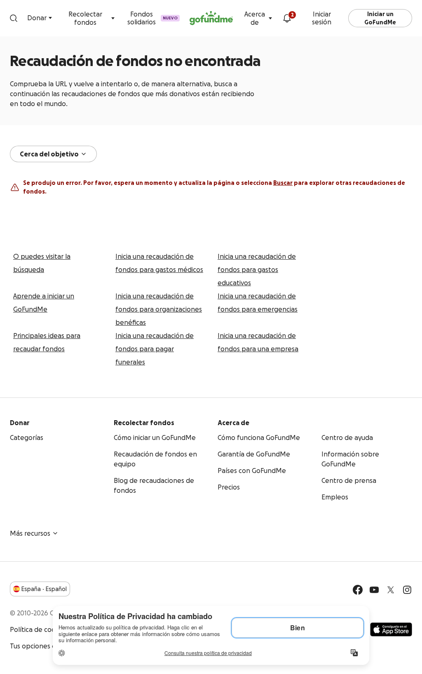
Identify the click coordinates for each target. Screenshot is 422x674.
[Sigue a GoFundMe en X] (390, 590)
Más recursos (30, 533)
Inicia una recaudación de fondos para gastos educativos (257, 269)
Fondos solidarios (152, 18)
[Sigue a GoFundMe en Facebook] (357, 590)
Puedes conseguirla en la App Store (391, 629)
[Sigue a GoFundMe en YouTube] (374, 590)
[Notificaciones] (287, 18)
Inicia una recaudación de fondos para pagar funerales (154, 349)
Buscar (283, 183)
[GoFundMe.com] (211, 18)
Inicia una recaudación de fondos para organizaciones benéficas (158, 309)
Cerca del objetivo (49, 154)
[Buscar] (14, 18)
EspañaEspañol (44, 589)
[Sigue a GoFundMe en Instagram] (407, 590)
